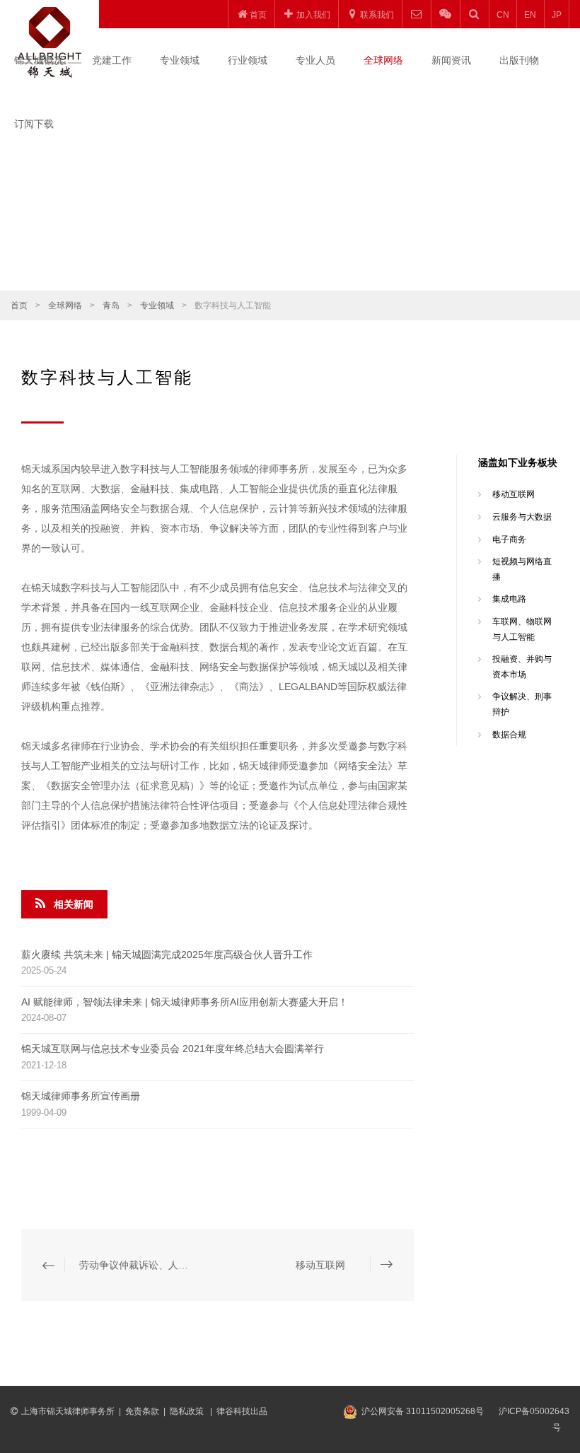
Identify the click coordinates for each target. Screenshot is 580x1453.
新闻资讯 (451, 60)
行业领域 (247, 60)
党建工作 (112, 60)
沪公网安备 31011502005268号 (422, 1411)
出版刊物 (519, 60)
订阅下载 (34, 123)
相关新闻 (73, 904)
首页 (19, 305)
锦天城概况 (39, 60)
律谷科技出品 (241, 1411)
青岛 (111, 305)
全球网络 (383, 60)
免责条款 (142, 1411)
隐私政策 (188, 1411)
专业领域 (179, 60)
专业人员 (315, 60)
